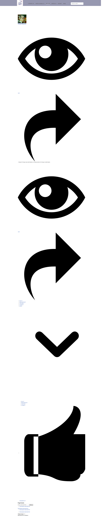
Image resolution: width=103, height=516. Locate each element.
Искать (31, 504)
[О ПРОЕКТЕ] (33, 3)
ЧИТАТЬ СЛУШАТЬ (39, 3)
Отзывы (21, 304)
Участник (22, 303)
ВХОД (64, 3)
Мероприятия (23, 302)
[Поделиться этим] (51, 127)
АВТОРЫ (53, 3)
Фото (21, 300)
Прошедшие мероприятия (25, 506)
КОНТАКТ (60, 3)
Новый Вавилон (22, 23)
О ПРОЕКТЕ (30, 3)
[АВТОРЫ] (55, 3)
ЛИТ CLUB (48, 3)
